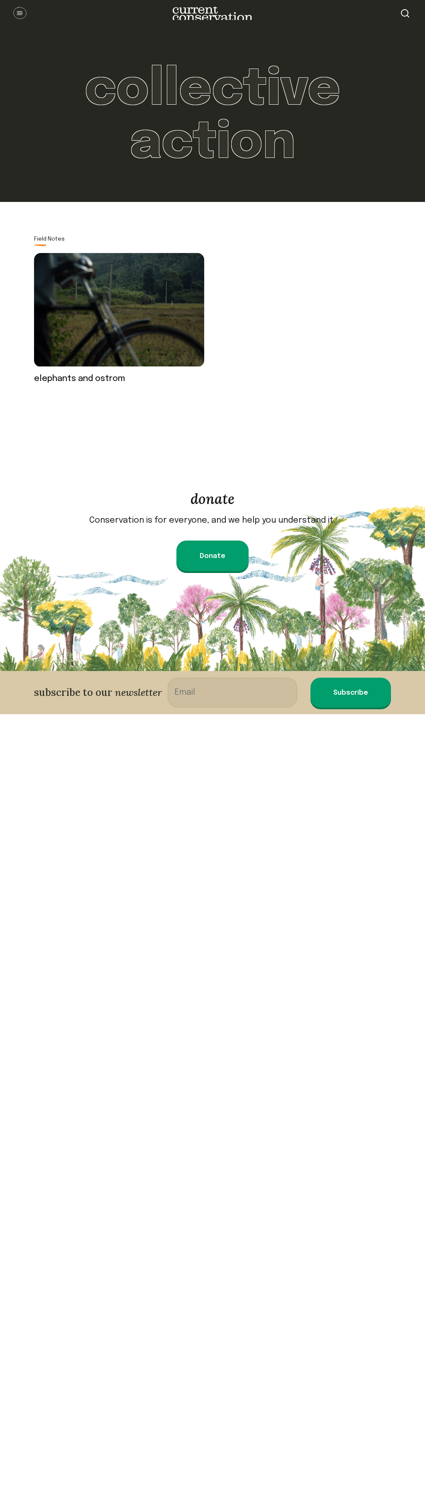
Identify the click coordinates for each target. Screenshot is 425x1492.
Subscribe (350, 692)
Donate (212, 556)
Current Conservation (212, 13)
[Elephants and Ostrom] (119, 313)
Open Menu (20, 13)
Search (405, 13)
